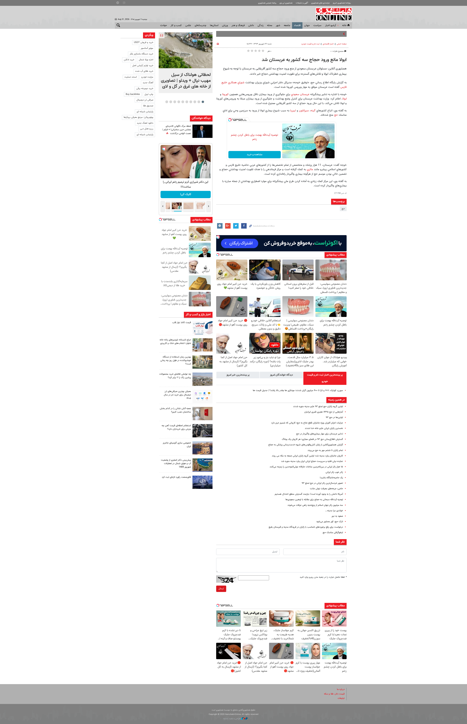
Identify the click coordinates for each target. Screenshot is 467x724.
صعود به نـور (337, 516)
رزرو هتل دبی (146, 129)
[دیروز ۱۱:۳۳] (202, 131)
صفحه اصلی (342, 44)
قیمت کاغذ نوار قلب (181, 322)
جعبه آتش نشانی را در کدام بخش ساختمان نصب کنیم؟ (175, 410)
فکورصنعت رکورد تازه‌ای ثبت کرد (176, 477)
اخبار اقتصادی (328, 44)
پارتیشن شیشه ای (145, 111)
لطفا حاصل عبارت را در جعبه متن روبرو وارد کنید (323, 577)
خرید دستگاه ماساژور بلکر (141, 54)
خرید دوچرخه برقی (144, 88)
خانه (344, 25)
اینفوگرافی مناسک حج (333, 532)
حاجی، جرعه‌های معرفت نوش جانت (326, 488)
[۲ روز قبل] (202, 327)
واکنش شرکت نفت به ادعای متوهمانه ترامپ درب (319, 34)
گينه (313, 110)
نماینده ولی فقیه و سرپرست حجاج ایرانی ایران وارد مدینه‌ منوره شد (312, 461)
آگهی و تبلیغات (302, 3)
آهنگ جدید (148, 83)
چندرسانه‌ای (200, 25)
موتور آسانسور (147, 48)
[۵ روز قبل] (202, 430)
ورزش (225, 25)
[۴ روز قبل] (202, 396)
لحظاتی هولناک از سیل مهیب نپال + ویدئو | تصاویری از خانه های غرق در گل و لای (186, 80)
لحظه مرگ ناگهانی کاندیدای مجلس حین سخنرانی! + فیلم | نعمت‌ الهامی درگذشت (176, 129)
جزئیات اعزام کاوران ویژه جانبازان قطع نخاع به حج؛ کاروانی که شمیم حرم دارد (307, 423)
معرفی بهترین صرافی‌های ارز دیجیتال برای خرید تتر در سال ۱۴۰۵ (177, 395)
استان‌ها (214, 25)
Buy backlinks (133, 94)
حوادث (163, 25)
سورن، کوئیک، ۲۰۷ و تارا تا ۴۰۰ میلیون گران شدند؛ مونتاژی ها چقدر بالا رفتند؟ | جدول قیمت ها (298, 390)
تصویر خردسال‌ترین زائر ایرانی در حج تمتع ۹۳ (322, 483)
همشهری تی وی (285, 3)
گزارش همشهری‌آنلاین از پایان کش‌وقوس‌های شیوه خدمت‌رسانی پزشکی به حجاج (305, 445)
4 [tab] (190, 102)
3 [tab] (194, 102)
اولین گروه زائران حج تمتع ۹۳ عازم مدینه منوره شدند (318, 406)
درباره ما (341, 689)
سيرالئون (304, 110)
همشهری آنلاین (332, 14)
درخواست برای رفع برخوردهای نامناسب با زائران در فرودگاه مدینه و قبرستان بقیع (306, 527)
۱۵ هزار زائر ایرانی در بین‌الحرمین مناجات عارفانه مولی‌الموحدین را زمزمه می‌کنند (306, 467)
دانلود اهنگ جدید (145, 123)
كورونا (225, 94)
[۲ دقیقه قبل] (186, 50)
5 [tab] (186, 102)
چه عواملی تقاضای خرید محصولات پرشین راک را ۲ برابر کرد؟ (175, 375)
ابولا (344, 99)
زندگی (260, 25)
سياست (317, 25)
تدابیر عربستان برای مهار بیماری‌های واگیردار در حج (319, 434)
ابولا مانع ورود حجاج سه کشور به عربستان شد (304, 60)
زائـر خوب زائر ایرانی (334, 472)
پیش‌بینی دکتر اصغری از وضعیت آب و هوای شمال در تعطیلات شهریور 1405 (176, 463)
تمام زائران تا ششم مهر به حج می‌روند (325, 450)
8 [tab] (174, 102)
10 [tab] (167, 102)
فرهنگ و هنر (238, 25)
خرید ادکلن (129, 60)
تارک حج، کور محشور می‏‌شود (329, 521)
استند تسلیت (130, 77)
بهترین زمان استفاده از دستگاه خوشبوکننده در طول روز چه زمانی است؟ (175, 360)
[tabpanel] (186, 62)
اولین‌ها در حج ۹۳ (334, 417)
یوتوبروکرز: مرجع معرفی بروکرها (138, 117)
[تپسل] (230, 120)
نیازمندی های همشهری (320, 3)
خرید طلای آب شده (144, 71)
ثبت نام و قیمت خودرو (311, 44)
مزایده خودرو (147, 77)
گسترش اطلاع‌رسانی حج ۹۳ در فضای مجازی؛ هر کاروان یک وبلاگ (312, 439)
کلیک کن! (185, 194)
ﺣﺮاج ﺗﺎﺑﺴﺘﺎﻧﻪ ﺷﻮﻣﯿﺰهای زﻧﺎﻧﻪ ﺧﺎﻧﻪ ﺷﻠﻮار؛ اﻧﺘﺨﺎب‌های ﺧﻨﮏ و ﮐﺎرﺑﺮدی (175, 341)
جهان (307, 25)
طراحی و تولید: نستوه (232, 718)
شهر (278, 25)
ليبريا (293, 110)
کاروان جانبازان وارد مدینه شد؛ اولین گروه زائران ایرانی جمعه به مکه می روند (307, 456)
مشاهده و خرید (254, 155)
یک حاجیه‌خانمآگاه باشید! (331, 478)
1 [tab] (202, 102)
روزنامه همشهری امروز (342, 3)
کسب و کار (176, 25)
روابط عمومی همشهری (267, 3)
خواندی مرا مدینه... (334, 511)
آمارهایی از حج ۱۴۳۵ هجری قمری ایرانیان (323, 412)
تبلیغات (341, 698)
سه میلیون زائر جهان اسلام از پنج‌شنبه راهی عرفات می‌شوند (315, 505)
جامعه (287, 25)
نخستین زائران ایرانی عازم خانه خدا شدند (324, 428)
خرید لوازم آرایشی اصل (142, 65)
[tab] (325, 378)
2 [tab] (198, 102)
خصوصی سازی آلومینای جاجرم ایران (177, 444)
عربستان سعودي (300, 94)
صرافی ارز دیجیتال (144, 100)
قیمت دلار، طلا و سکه (334, 694)
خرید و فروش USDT (143, 42)
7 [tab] (178, 102)
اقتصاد (297, 25)
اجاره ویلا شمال (146, 60)
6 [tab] (182, 102)
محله (269, 25)
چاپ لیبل (148, 94)
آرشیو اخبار (330, 25)
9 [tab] (170, 102)
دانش (251, 25)
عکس (188, 25)
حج (336, 115)
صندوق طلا (148, 106)
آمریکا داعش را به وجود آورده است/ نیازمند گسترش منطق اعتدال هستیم (309, 494)
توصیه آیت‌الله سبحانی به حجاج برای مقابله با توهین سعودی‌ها (314, 499)
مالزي (310, 169)
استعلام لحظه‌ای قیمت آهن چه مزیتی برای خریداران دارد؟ (176, 427)
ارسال (221, 588)
